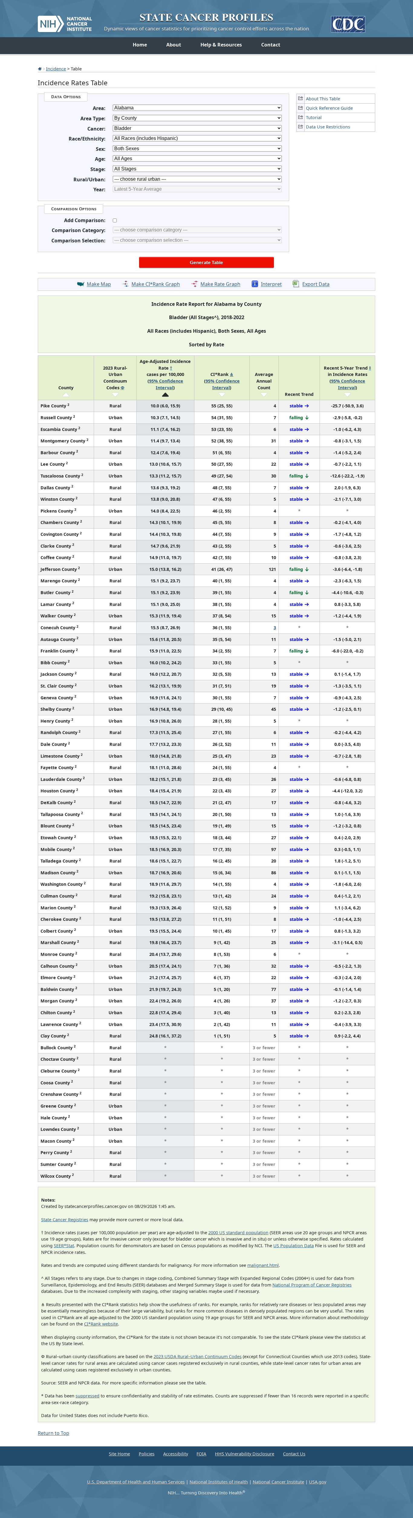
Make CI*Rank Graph (156, 284)
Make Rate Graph (220, 284)
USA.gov (317, 1482)
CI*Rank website (101, 1324)
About (173, 44)
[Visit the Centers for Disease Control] (348, 22)
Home (140, 44)
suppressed (87, 1396)
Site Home (119, 1454)
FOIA (201, 1454)
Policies (146, 1454)
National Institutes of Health (219, 1482)
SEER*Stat (64, 1245)
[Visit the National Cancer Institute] (65, 21)
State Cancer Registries (64, 1219)
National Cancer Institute (278, 1482)
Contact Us (294, 1454)
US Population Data (293, 1245)
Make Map (99, 284)
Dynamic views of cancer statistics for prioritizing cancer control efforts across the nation (206, 28)
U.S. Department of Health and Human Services (136, 1482)
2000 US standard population (238, 1232)
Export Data (316, 284)
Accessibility (175, 1454)
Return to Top (53, 1433)
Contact (270, 44)
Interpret (271, 284)
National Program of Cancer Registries (312, 1285)
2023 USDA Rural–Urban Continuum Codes (198, 1356)
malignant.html (263, 1265)
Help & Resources (221, 44)
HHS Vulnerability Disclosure (244, 1454)
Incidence (56, 69)
